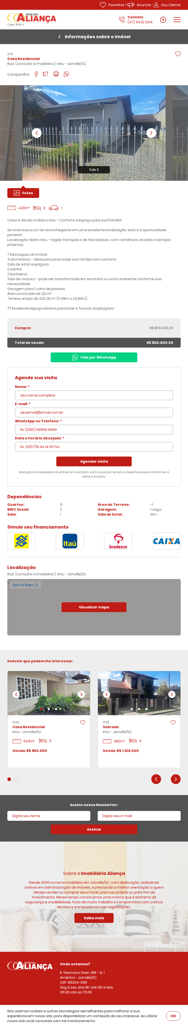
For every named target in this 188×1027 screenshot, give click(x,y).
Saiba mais (94, 918)
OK (173, 1016)
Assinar (94, 829)
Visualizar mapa (94, 607)
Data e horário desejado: (39, 438)
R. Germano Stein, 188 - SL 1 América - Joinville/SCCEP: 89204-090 (82, 977)
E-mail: (22, 403)
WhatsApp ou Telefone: (38, 421)
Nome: (22, 386)
